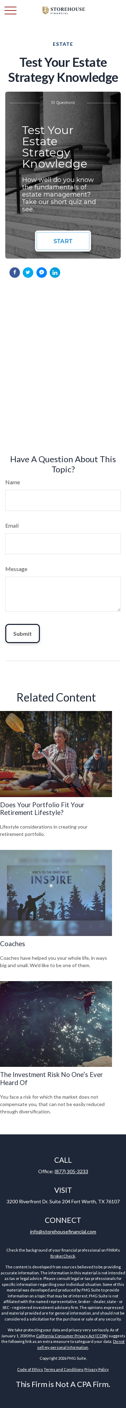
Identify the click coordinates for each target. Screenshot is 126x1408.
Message (16, 568)
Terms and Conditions (64, 1369)
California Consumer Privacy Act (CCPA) (72, 1335)
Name (12, 482)
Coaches (12, 944)
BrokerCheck (62, 1256)
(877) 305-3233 (71, 1171)
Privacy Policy (96, 1369)
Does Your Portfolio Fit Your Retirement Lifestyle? (42, 808)
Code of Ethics (30, 1369)
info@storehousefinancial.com (63, 1231)
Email (12, 525)
